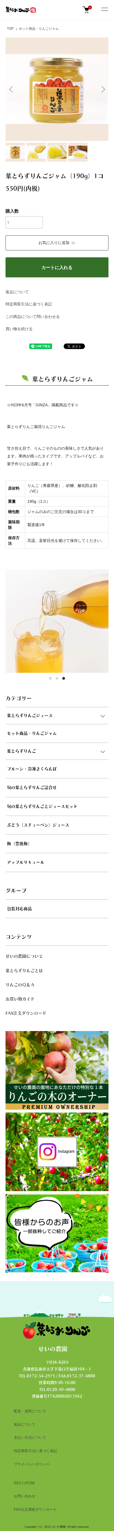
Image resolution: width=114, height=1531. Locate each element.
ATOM (29, 1483)
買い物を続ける (19, 329)
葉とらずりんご (21, 751)
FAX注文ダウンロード (26, 1013)
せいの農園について (24, 956)
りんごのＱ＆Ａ (20, 985)
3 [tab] (63, 678)
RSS (17, 1483)
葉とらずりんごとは (24, 971)
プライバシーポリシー (32, 1464)
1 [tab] (50, 678)
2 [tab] (57, 678)
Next (102, 89)
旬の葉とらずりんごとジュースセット (42, 806)
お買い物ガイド (20, 999)
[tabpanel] (57, 621)
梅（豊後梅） (19, 844)
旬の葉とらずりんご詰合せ (32, 787)
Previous (12, 89)
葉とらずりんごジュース (30, 715)
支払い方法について (30, 1437)
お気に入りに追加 (53, 243)
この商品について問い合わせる (33, 316)
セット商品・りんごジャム (39, 29)
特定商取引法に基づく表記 (29, 304)
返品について (17, 292)
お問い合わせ (24, 1496)
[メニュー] (104, 9)
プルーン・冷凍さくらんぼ (32, 769)
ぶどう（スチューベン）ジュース (38, 825)
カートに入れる (57, 267)
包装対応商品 (19, 909)
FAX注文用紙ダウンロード (35, 1509)
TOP (10, 29)
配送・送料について (30, 1411)
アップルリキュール (25, 862)
